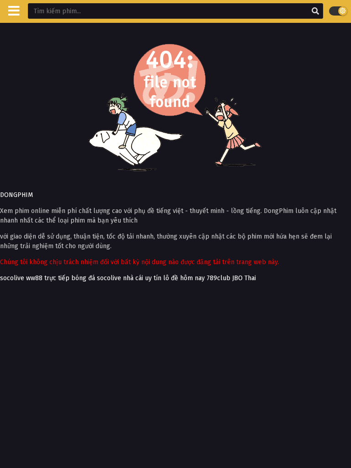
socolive (12, 278)
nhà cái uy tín (142, 278)
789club (218, 278)
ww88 (34, 278)
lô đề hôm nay (184, 278)
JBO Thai (244, 278)
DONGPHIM (16, 195)
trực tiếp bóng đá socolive (82, 278)
